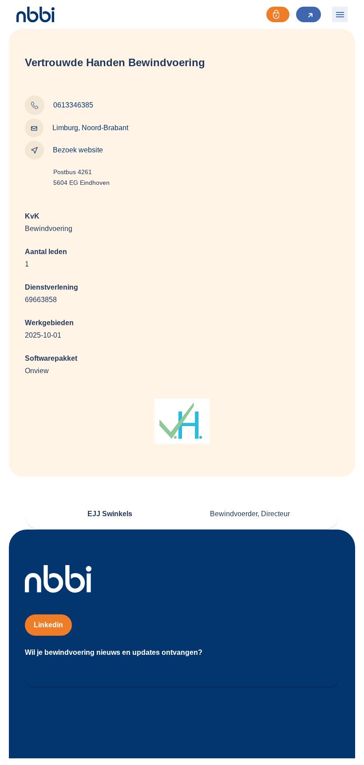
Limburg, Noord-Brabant (90, 127)
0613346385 (73, 105)
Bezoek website (78, 150)
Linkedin (48, 625)
